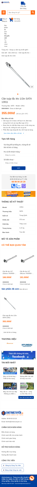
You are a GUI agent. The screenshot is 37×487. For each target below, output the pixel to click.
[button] (17, 93)
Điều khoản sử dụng (8, 432)
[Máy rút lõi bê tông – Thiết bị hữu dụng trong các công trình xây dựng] (10, 371)
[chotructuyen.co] (6, 2)
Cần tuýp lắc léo (24, 53)
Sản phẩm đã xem (6, 28)
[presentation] (3, 346)
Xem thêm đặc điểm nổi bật (13, 133)
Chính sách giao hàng (9, 438)
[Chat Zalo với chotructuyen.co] (18, 186)
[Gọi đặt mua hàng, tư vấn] (13, 186)
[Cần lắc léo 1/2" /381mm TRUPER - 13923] (27, 258)
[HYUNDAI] (27, 345)
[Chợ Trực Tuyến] (18, 355)
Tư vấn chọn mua (6, 43)
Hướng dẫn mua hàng (9, 452)
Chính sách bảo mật (8, 441)
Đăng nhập (5, 19)
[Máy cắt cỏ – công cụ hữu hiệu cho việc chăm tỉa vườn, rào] (27, 386)
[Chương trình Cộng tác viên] (18, 194)
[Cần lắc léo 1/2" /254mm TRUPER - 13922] (10, 258)
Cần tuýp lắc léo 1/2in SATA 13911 (10, 316)
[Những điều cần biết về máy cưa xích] (27, 371)
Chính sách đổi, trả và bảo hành (12, 435)
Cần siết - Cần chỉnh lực (9, 53)
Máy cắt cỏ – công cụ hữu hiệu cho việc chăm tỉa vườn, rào (27, 393)
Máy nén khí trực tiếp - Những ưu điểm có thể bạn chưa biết (10, 393)
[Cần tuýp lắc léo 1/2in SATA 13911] (10, 302)
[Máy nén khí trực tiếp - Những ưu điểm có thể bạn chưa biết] (10, 386)
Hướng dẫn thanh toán (9, 455)
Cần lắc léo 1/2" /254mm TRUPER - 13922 (9, 272)
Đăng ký (4, 21)
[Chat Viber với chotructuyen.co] (23, 186)
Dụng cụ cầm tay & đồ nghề (19, 50)
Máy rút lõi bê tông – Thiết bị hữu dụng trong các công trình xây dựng (10, 377)
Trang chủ (5, 50)
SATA (12, 106)
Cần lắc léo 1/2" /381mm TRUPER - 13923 (26, 272)
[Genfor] (10, 343)
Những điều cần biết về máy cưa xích (26, 377)
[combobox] (19, 12)
